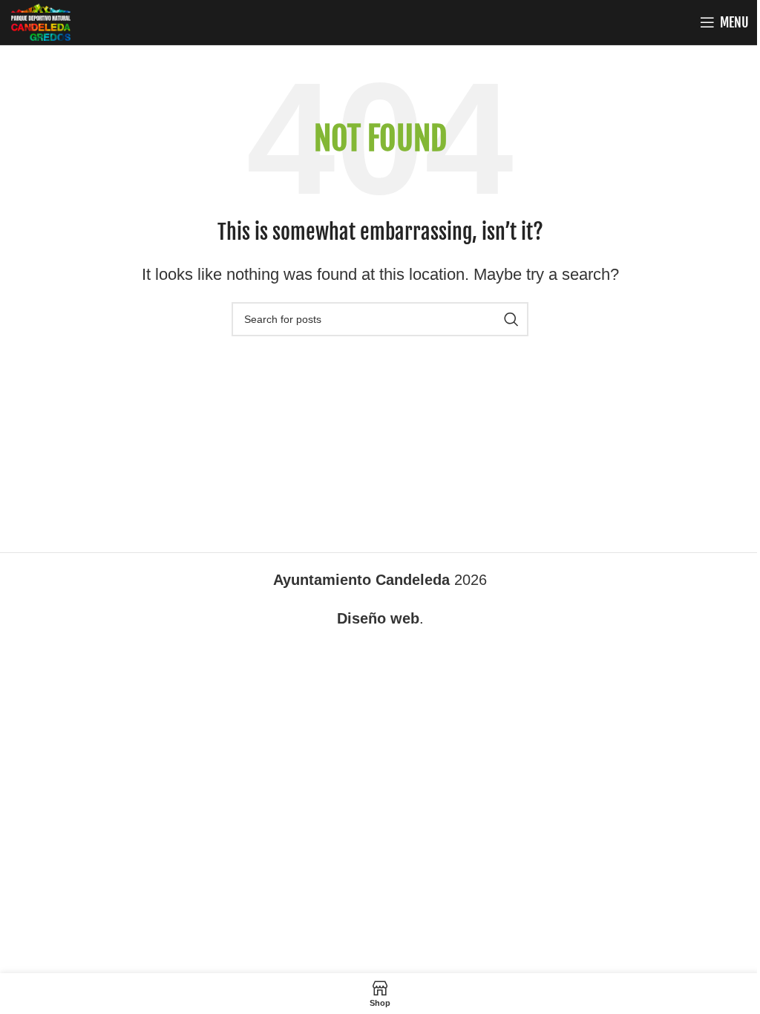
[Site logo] (41, 21)
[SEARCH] (511, 319)
